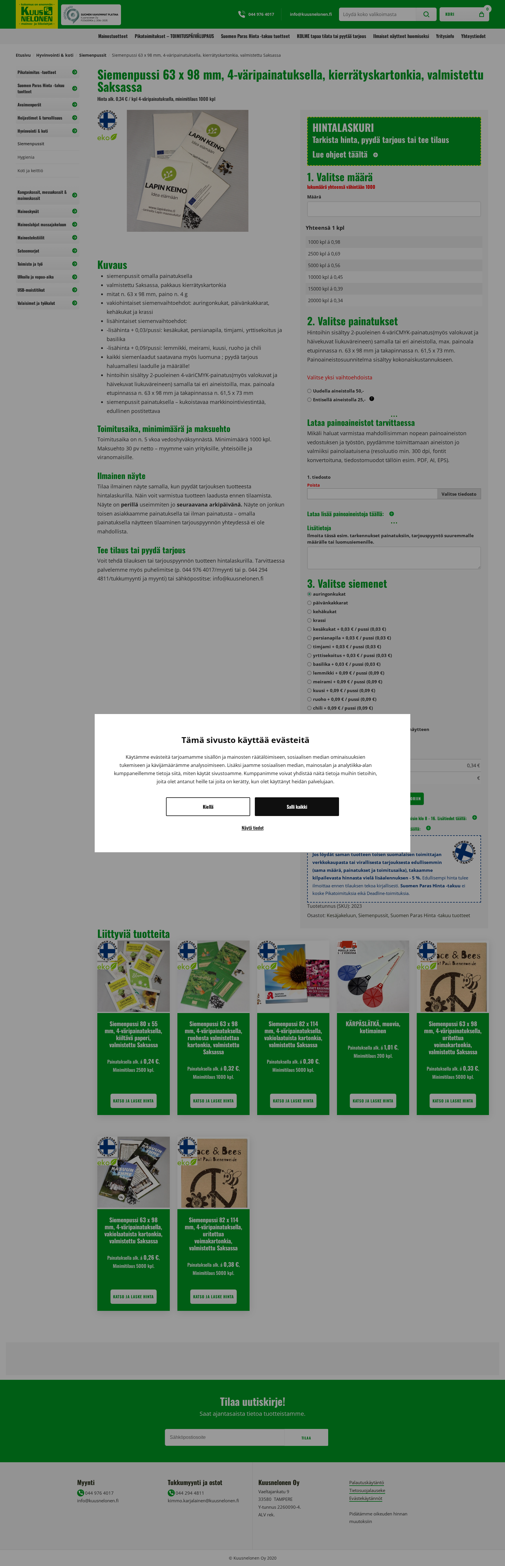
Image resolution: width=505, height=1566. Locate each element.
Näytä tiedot (253, 827)
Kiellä (208, 806)
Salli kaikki (297, 806)
